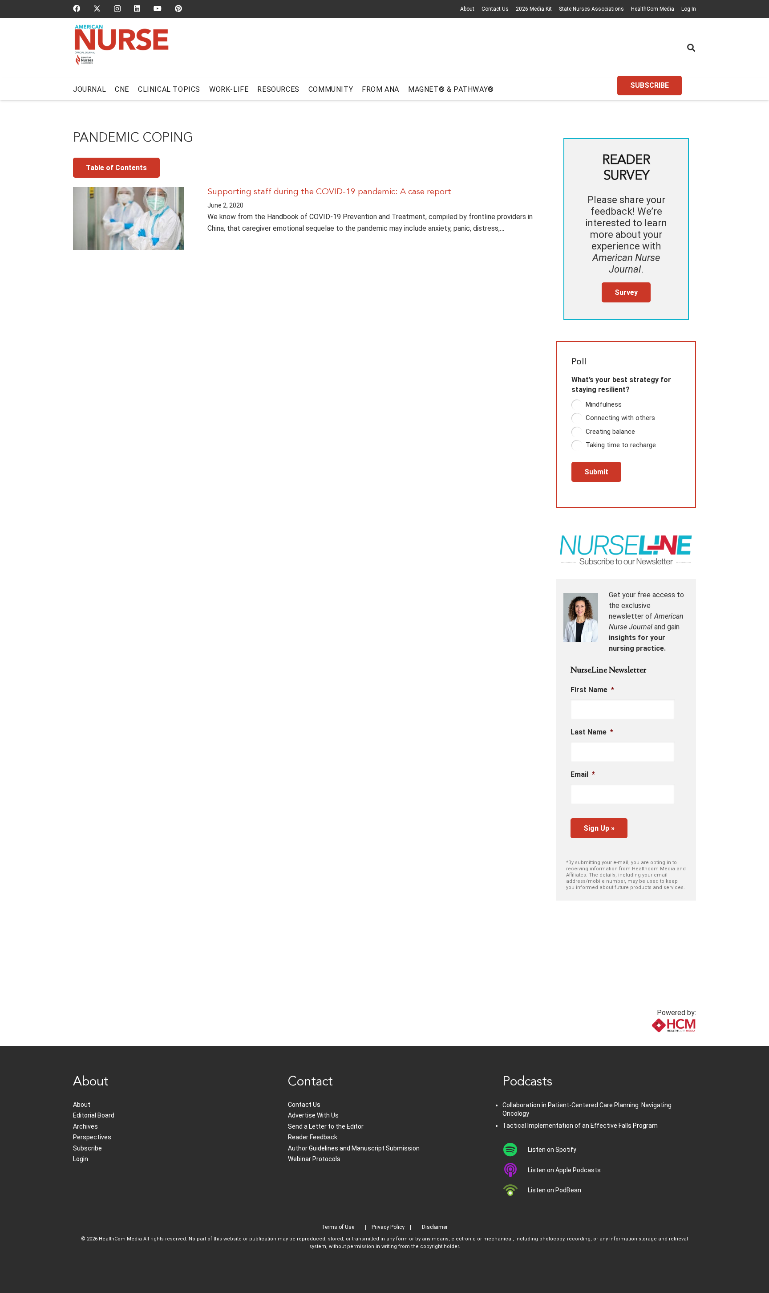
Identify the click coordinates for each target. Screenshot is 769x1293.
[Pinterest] (178, 8)
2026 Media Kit (534, 9)
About (467, 9)
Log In (688, 9)
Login (80, 1158)
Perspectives (92, 1137)
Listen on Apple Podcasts (564, 1170)
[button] (691, 48)
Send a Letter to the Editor (326, 1126)
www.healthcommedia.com (654, 1040)
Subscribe (87, 1148)
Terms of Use (337, 1227)
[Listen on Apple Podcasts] (515, 1170)
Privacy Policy (388, 1227)
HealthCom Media (652, 9)
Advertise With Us (313, 1115)
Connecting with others (620, 418)
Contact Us (495, 9)
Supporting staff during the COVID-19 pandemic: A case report (329, 192)
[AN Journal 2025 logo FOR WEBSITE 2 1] (121, 48)
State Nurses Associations (591, 9)
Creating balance (610, 432)
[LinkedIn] (137, 8)
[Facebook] (76, 8)
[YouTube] (158, 8)
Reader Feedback (312, 1137)
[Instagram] (117, 9)
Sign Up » (599, 828)
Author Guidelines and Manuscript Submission (354, 1148)
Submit (596, 472)
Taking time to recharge (621, 445)
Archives (85, 1126)
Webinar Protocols (314, 1158)
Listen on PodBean (554, 1190)
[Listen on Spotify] (515, 1149)
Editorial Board (93, 1115)
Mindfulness (604, 404)
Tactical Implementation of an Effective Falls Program (580, 1125)
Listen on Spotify (552, 1149)
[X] (97, 8)
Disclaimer (435, 1227)
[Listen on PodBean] (515, 1190)
